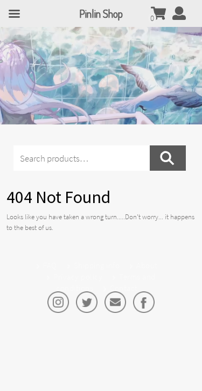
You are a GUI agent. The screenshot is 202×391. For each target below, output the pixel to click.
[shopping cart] (158, 15)
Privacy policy (77, 276)
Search (168, 158)
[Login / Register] (179, 15)
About (147, 265)
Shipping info (97, 265)
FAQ (50, 265)
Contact (124, 288)
